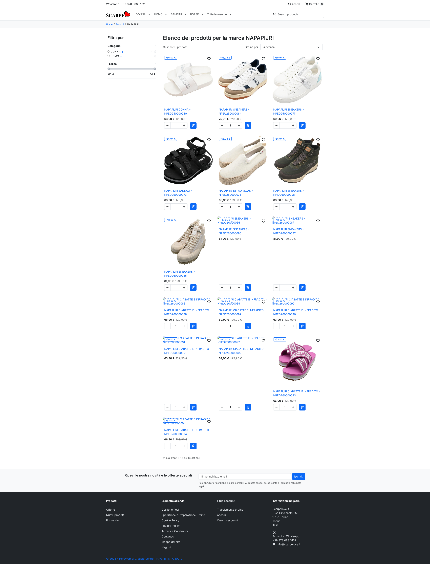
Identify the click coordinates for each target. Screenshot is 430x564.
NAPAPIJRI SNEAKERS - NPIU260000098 (288, 192)
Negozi (166, 547)
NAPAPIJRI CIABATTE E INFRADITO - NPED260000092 (242, 351)
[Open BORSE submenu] (202, 14)
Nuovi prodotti (115, 515)
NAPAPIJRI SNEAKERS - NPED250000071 (288, 111)
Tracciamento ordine (230, 509)
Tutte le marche (217, 14)
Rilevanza (269, 47)
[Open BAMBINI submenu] (185, 14)
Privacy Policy (171, 525)
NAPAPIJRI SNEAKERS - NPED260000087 (288, 231)
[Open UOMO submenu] (166, 14)
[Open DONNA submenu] (149, 14)
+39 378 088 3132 (284, 540)
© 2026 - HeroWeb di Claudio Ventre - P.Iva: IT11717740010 (144, 558)
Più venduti (113, 520)
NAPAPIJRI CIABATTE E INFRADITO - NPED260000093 (296, 393)
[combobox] (297, 14)
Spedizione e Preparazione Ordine (183, 515)
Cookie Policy (170, 520)
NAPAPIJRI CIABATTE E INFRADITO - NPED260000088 (187, 312)
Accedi (221, 515)
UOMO (158, 14)
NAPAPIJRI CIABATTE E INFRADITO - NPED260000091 (187, 351)
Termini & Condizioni (175, 531)
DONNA (141, 14)
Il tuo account (226, 501)
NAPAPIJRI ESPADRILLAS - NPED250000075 (236, 192)
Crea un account (227, 520)
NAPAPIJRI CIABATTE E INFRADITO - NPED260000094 (187, 432)
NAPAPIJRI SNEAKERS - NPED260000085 (179, 273)
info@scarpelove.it (288, 544)
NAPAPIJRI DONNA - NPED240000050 (177, 111)
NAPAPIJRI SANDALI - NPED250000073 (178, 192)
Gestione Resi (170, 509)
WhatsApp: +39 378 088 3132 (125, 4)
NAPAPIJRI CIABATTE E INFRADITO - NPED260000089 (242, 312)
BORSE (194, 14)
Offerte (110, 509)
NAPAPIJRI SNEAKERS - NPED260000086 (234, 231)
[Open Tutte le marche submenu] (230, 14)
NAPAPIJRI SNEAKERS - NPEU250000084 (234, 111)
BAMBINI (176, 14)
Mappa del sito (171, 542)
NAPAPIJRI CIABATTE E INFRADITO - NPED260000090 (296, 312)
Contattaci (168, 536)
